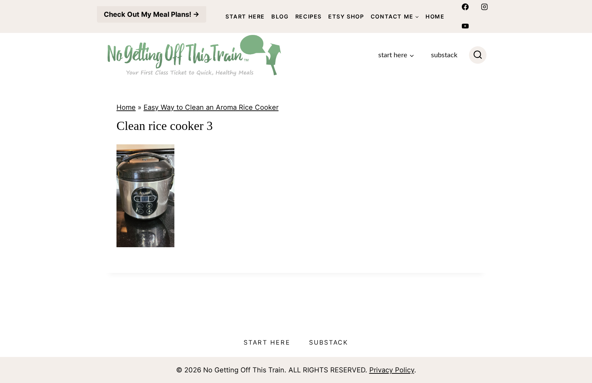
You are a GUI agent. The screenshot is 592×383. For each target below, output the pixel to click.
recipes (308, 16)
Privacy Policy (391, 370)
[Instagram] (484, 7)
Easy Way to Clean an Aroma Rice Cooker (211, 107)
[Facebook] (465, 7)
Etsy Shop (346, 16)
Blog (279, 16)
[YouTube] (465, 26)
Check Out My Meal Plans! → (151, 14)
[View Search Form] (477, 55)
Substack (444, 55)
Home (435, 16)
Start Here (245, 16)
